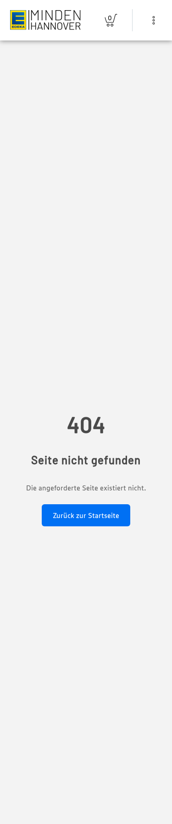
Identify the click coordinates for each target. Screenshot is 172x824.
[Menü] (153, 20)
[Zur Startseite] (45, 20)
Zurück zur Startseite (86, 515)
